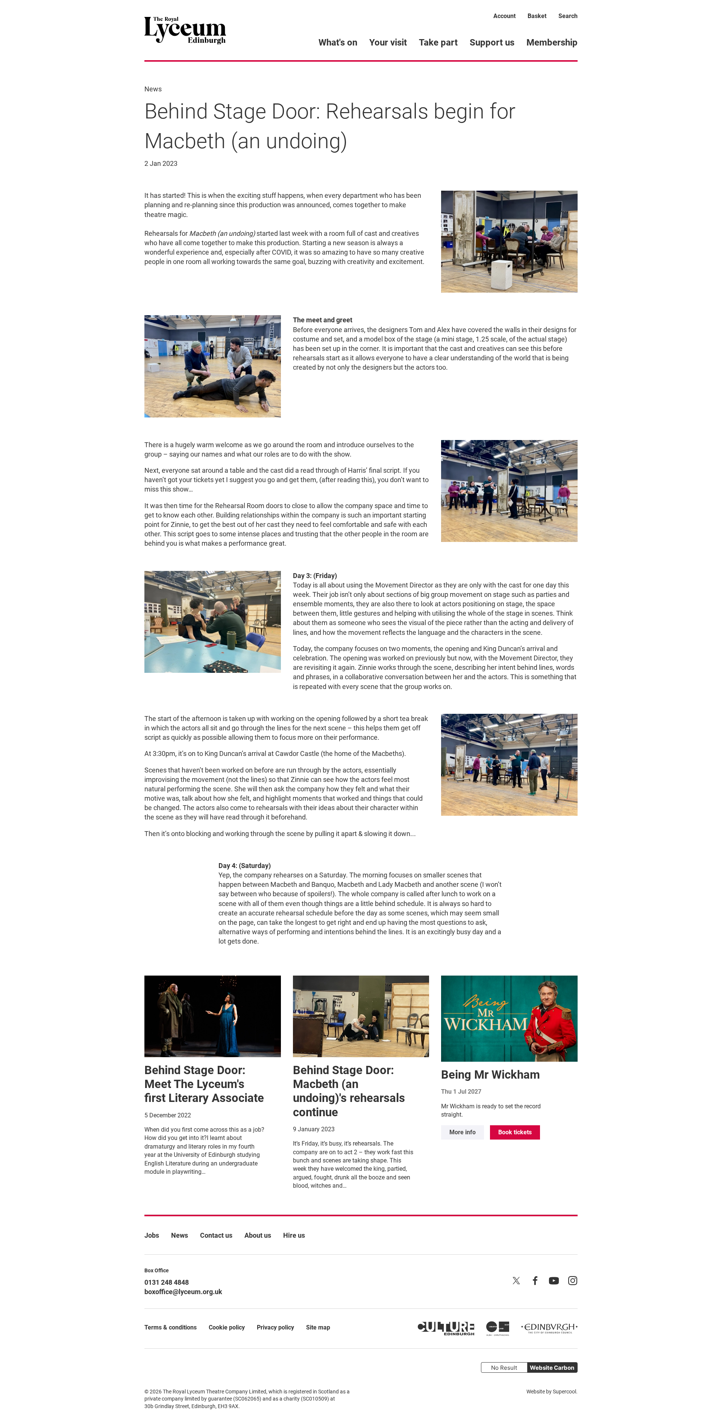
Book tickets (515, 1132)
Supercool (564, 1392)
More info (462, 1132)
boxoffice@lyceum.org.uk (183, 1292)
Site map (318, 1327)
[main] (361, 626)
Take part (438, 42)
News (153, 89)
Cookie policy (227, 1327)
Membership (552, 42)
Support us (492, 42)
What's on (338, 42)
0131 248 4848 (166, 1282)
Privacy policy (275, 1327)
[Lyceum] (185, 30)
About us (257, 1235)
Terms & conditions (170, 1327)
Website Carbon (552, 1367)
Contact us (216, 1235)
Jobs (151, 1235)
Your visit (388, 42)
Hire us (294, 1235)
